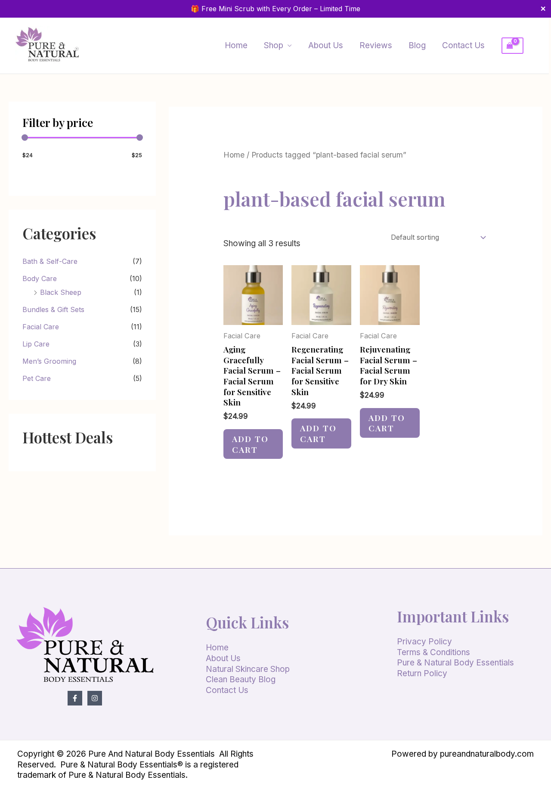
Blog (417, 45)
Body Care (39, 278)
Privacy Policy (424, 642)
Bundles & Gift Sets (53, 309)
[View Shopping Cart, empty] (517, 45)
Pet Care (36, 378)
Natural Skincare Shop (248, 669)
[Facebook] (75, 698)
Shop (273, 45)
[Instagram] (94, 698)
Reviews (375, 45)
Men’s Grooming (49, 361)
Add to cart (250, 444)
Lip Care (36, 344)
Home (236, 45)
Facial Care (40, 326)
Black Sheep (60, 292)
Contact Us (463, 45)
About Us (325, 45)
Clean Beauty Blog (241, 679)
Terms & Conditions (433, 652)
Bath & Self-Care (49, 261)
